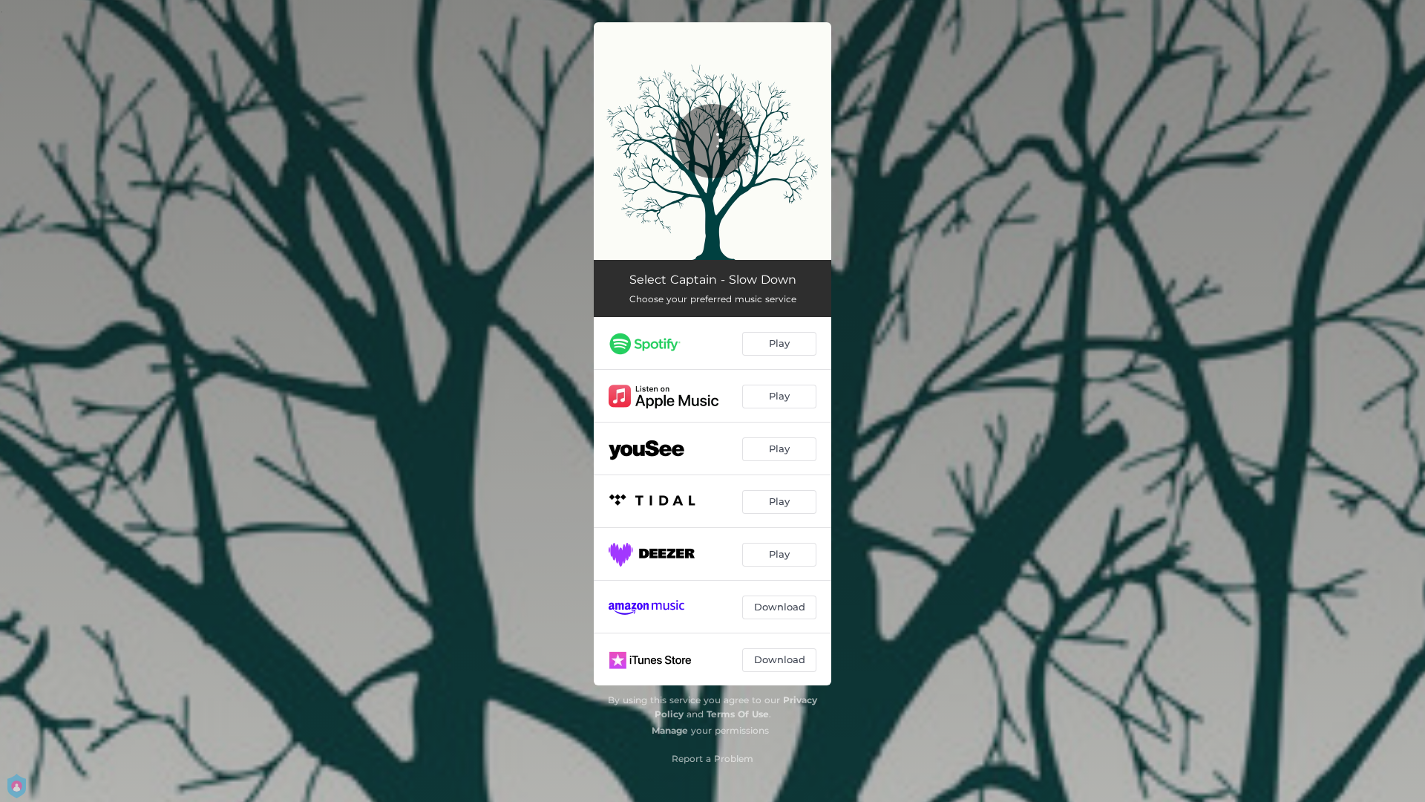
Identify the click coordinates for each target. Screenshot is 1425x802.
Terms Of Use (738, 714)
